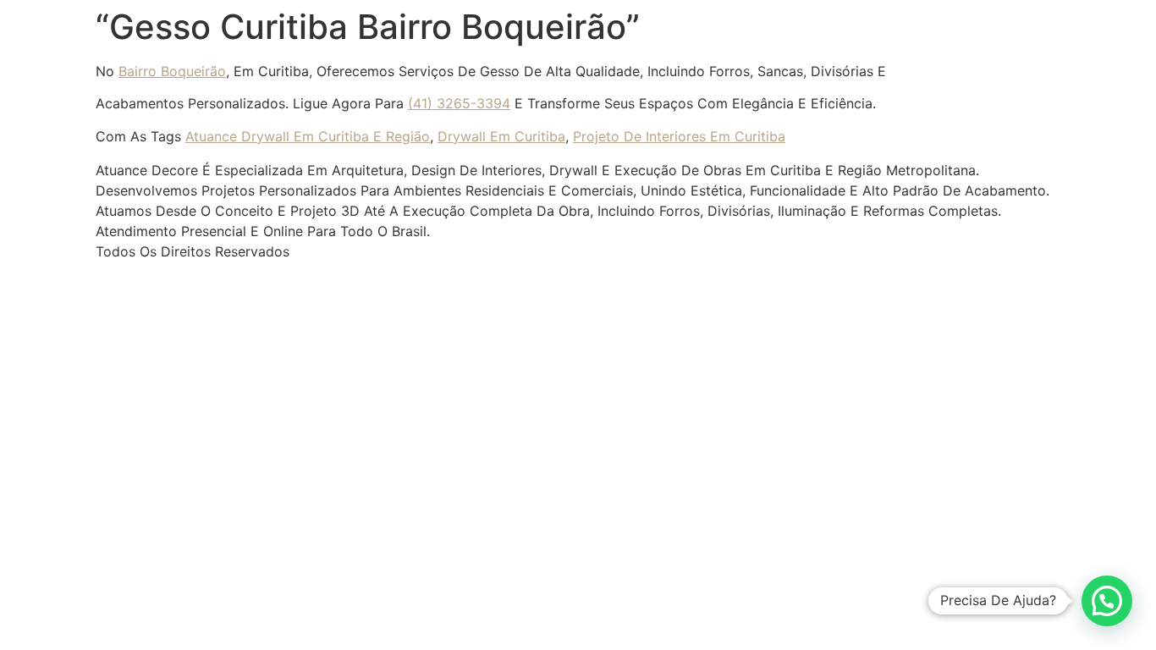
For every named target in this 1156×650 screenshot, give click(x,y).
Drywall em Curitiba (501, 136)
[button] (1107, 601)
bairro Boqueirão (172, 71)
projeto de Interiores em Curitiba (679, 136)
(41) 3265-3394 (459, 103)
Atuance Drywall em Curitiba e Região (307, 136)
